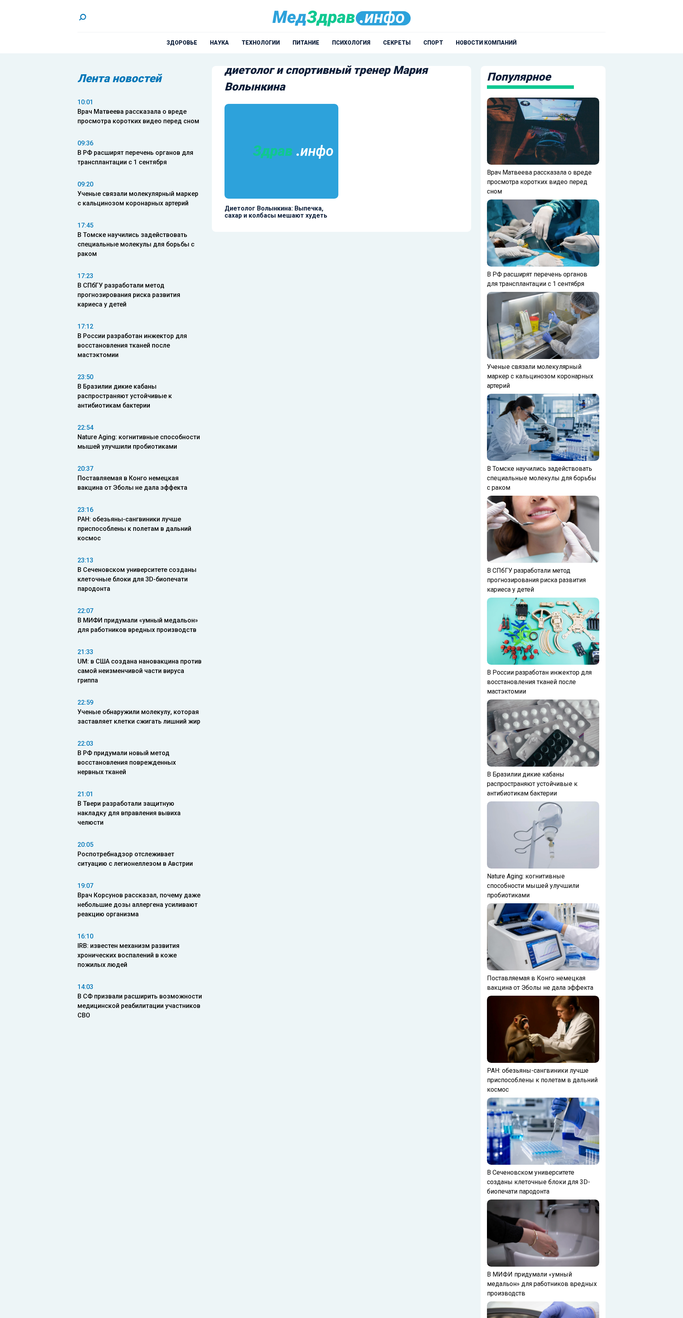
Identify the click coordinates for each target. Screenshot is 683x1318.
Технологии (261, 42)
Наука (219, 42)
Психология (351, 42)
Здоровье (181, 42)
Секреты (397, 42)
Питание (305, 42)
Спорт (433, 42)
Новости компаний (486, 42)
